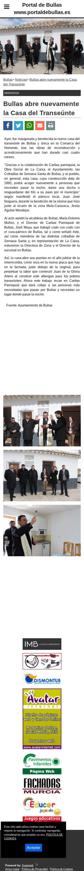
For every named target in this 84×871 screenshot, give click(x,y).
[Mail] (39, 125)
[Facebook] (7, 125)
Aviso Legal (12, 869)
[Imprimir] (50, 125)
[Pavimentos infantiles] (42, 773)
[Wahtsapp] (29, 125)
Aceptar (33, 847)
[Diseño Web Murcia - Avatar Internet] (36, 865)
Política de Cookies (61, 869)
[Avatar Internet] (42, 748)
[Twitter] (18, 125)
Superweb (27, 865)
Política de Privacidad (35, 869)
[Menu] (3, 7)
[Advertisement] (42, 353)
